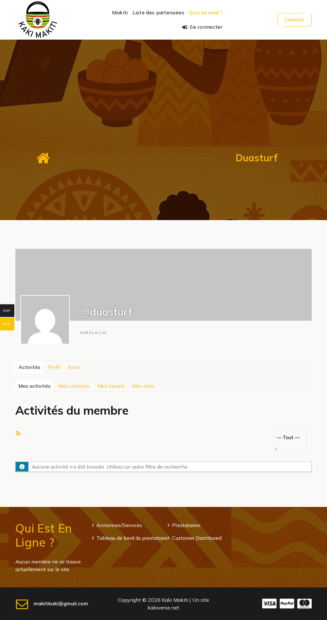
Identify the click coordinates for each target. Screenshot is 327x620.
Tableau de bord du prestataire (132, 538)
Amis (74, 367)
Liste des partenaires (158, 12)
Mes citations (74, 386)
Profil (54, 367)
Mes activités (34, 386)
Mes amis (143, 386)
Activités (29, 367)
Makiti (120, 12)
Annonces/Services (119, 525)
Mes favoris (111, 386)
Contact (294, 19)
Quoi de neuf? (205, 12)
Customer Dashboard (197, 538)
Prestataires (186, 525)
